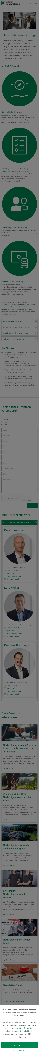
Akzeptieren (19, 1045)
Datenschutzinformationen (23, 1028)
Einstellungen (22, 1050)
